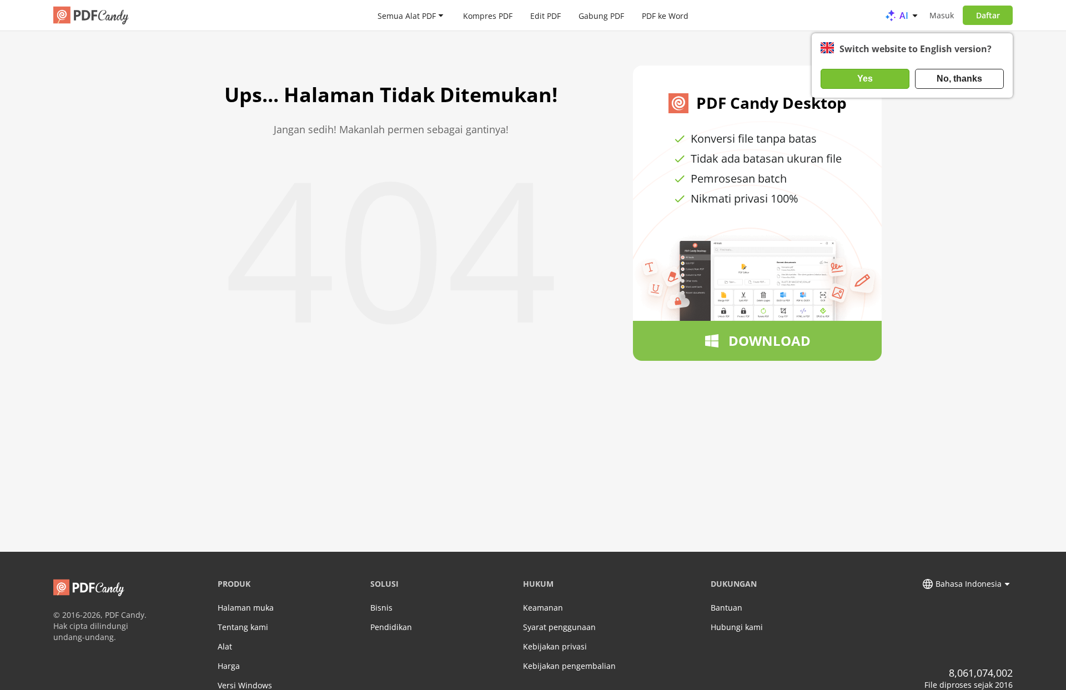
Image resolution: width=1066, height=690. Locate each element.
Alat (225, 646)
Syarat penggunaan (559, 627)
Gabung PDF (601, 15)
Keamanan (543, 607)
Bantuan (726, 607)
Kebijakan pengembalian (569, 666)
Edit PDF (545, 15)
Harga (229, 666)
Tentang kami (243, 627)
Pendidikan (391, 627)
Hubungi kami (737, 627)
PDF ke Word (665, 15)
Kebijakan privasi (555, 646)
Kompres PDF (487, 15)
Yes (865, 78)
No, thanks (959, 78)
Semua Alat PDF (407, 15)
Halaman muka (246, 607)
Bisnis (381, 607)
